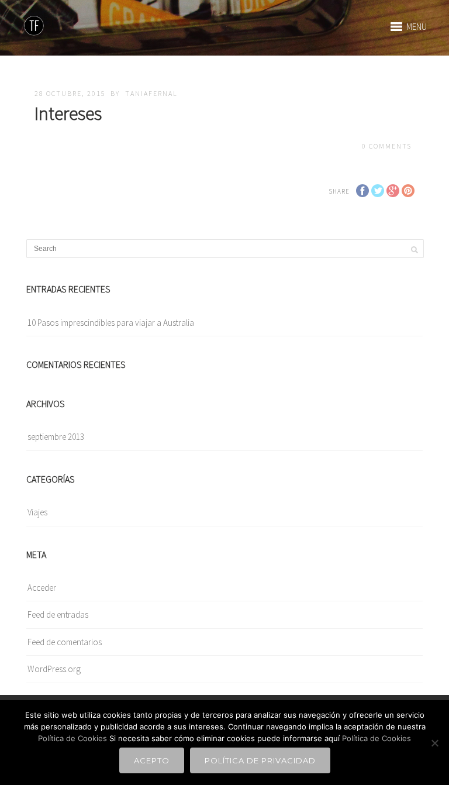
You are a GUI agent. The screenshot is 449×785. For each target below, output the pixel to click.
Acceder (41, 587)
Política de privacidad (260, 760)
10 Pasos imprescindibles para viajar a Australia (110, 322)
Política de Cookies (72, 738)
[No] (434, 743)
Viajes (37, 512)
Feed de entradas (57, 614)
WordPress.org (54, 668)
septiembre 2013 (55, 436)
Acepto (152, 760)
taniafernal (151, 93)
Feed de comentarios (64, 642)
